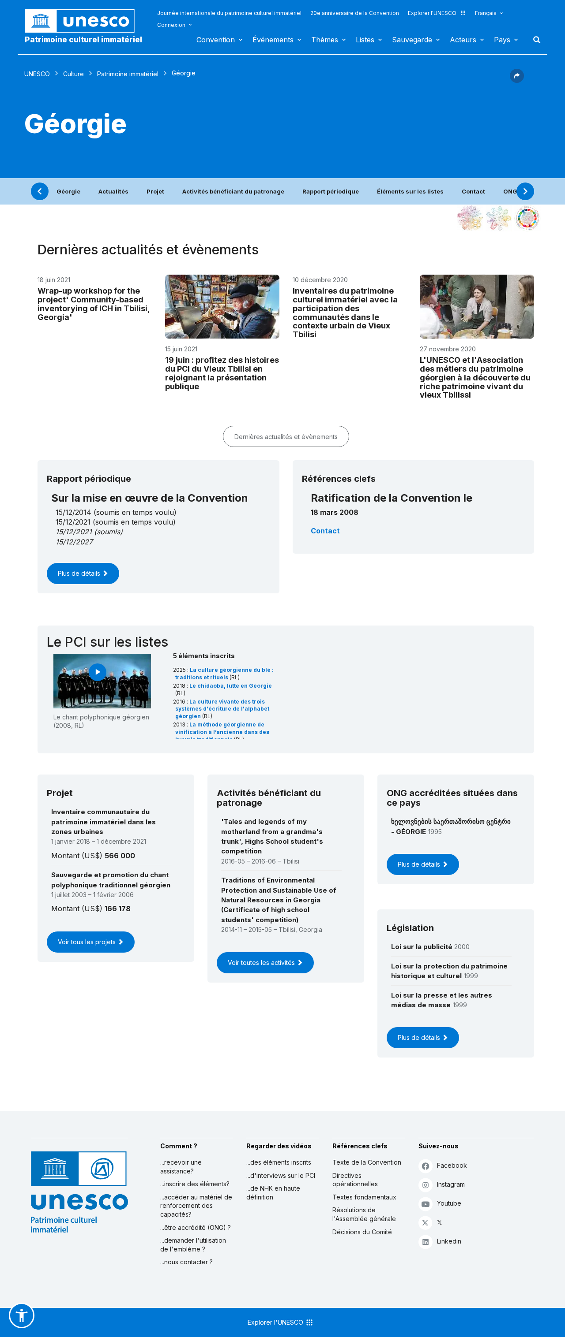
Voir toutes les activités (262, 962)
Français (486, 13)
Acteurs (463, 39)
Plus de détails (80, 573)
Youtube (449, 1203)
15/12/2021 (74, 531)
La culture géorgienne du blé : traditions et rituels (224, 674)
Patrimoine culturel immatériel (83, 39)
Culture (73, 74)
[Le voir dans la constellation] (470, 218)
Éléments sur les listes (410, 191)
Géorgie (68, 191)
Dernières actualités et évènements (286, 436)
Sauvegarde (412, 39)
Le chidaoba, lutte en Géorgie (230, 685)
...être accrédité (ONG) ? (195, 1227)
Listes (365, 39)
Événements (273, 39)
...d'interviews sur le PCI (280, 1175)
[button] (517, 80)
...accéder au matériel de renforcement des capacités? (196, 1205)
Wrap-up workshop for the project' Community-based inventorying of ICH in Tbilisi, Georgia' (94, 303)
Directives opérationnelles (355, 1180)
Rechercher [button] (534, 40)
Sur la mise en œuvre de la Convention (149, 498)
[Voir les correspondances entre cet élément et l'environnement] (499, 218)
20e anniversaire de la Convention (354, 13)
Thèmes (324, 39)
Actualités (113, 191)
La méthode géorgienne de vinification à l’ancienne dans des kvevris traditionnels (222, 732)
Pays (502, 39)
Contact (473, 191)
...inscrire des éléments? (195, 1184)
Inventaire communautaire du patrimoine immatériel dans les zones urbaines (103, 822)
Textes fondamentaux (364, 1197)
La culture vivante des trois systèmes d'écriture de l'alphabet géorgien (222, 709)
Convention (215, 39)
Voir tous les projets (87, 942)
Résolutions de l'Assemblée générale (364, 1214)
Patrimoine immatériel (127, 74)
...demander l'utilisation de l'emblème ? (193, 1244)
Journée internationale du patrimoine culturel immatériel (229, 13)
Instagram (451, 1184)
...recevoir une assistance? (181, 1166)
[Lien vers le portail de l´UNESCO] (84, 21)
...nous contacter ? (186, 1262)
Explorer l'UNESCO (432, 13)
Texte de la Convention (366, 1162)
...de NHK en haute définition (273, 1192)
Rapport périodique (330, 191)
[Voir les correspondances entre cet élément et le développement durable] (527, 218)
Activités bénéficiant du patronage (233, 191)
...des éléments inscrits (278, 1162)
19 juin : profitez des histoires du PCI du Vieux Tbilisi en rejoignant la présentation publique (222, 373)
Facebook (452, 1165)
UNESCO (37, 74)
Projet (155, 191)
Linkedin (449, 1241)
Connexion (171, 25)
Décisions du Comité (362, 1232)
